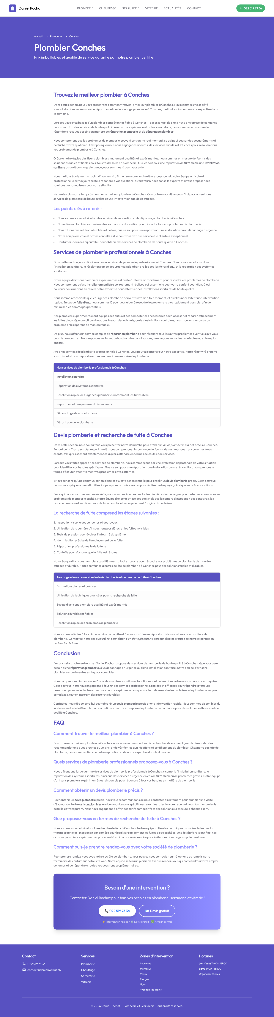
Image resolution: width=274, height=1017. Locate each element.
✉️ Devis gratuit (157, 911)
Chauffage (107, 8)
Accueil (38, 36)
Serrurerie (130, 8)
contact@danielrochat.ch (44, 970)
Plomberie (85, 8)
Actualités (172, 8)
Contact (194, 8)
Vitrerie (151, 8)
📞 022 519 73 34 (117, 911)
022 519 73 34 (253, 8)
